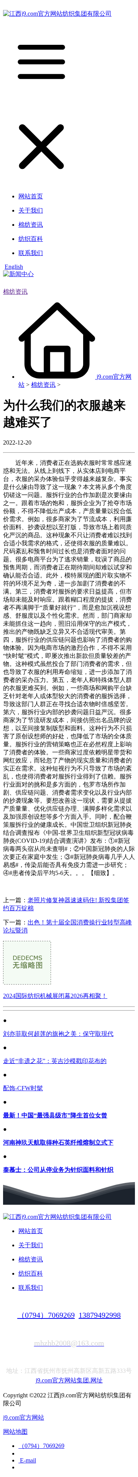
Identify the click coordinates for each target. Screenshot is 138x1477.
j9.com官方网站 (23, 1417)
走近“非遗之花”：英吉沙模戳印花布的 (55, 1061)
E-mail (27, 1460)
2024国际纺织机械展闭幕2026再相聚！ (55, 996)
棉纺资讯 (15, 291)
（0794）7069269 (46, 1315)
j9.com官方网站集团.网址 (69, 1380)
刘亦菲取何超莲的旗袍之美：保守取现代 (58, 1033)
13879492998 (100, 1315)
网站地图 (15, 1431)
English (14, 266)
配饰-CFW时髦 (23, 1088)
